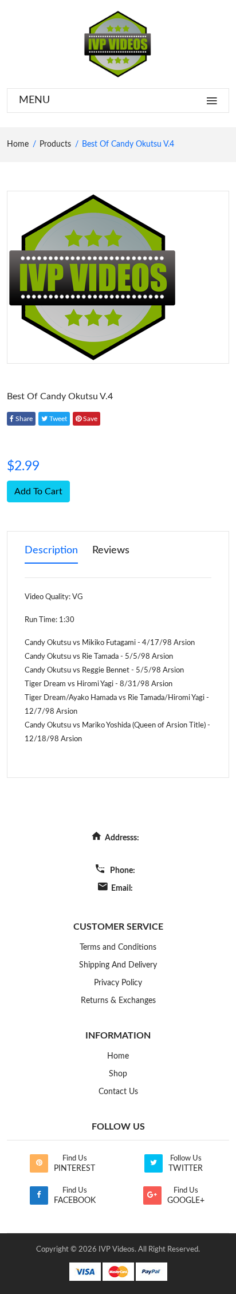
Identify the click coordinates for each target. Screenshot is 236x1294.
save (89, 418)
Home (118, 1056)
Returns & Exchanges (118, 1001)
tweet (57, 418)
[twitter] (153, 1163)
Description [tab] (51, 550)
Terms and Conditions (118, 947)
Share (23, 418)
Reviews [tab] (110, 550)
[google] (152, 1195)
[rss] (39, 1163)
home (18, 144)
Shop (118, 1074)
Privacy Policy (118, 983)
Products (55, 144)
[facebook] (39, 1195)
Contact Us (118, 1092)
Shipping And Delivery (118, 965)
